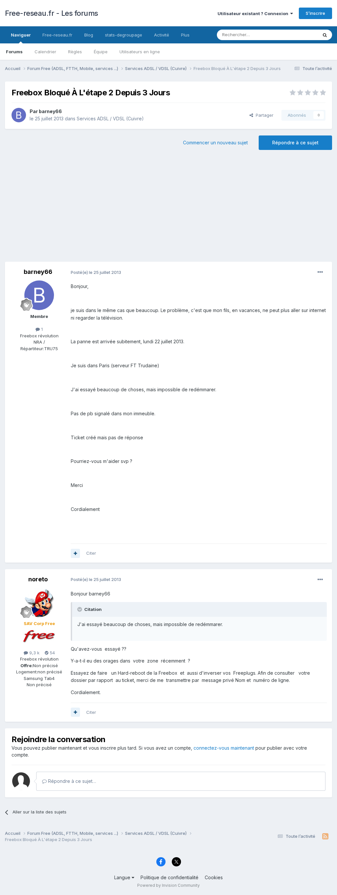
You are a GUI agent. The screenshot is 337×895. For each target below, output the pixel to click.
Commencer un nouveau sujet (215, 142)
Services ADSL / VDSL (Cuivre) (110, 118)
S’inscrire (315, 13)
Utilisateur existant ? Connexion (254, 13)
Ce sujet (301, 34)
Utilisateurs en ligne (139, 51)
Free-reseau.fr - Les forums (51, 13)
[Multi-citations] (75, 553)
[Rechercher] (325, 35)
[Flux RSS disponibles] (325, 836)
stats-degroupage (123, 34)
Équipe (101, 51)
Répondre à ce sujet (295, 142)
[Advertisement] (168, 209)
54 (51, 652)
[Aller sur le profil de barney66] (19, 115)
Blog (88, 34)
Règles (75, 51)
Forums (14, 51)
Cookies (214, 877)
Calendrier (45, 51)
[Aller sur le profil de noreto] (39, 602)
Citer (91, 553)
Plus (185, 34)
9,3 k (33, 652)
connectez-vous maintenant (224, 748)
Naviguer (21, 34)
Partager (263, 115)
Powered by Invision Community (168, 885)
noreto (38, 579)
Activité (161, 34)
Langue (123, 877)
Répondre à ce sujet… (71, 781)
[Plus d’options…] (320, 272)
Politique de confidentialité (169, 877)
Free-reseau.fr (57, 34)
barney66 (50, 111)
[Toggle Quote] (80, 609)
